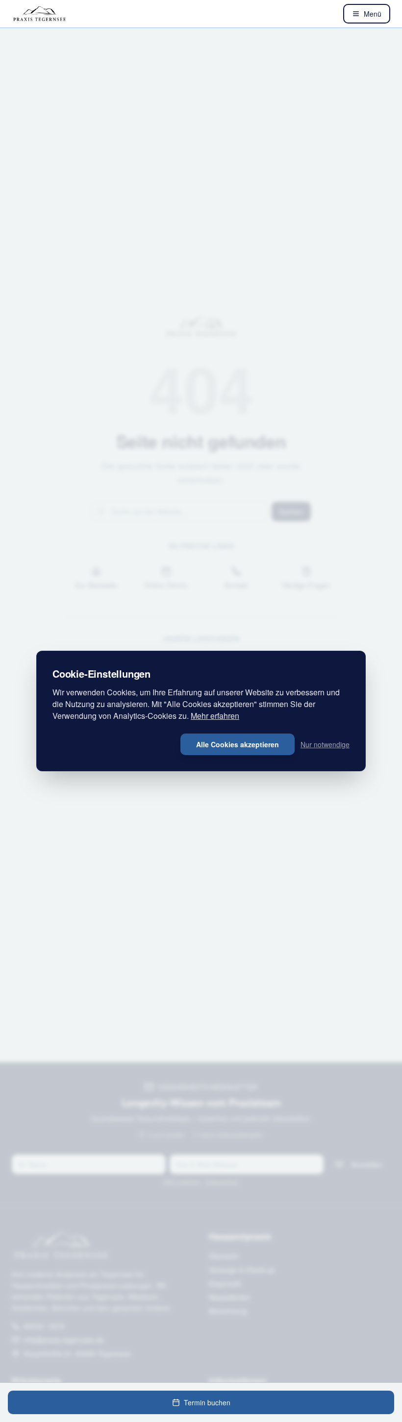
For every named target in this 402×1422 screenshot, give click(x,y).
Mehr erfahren (215, 715)
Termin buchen (207, 1402)
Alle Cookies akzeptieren (237, 744)
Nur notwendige (325, 744)
